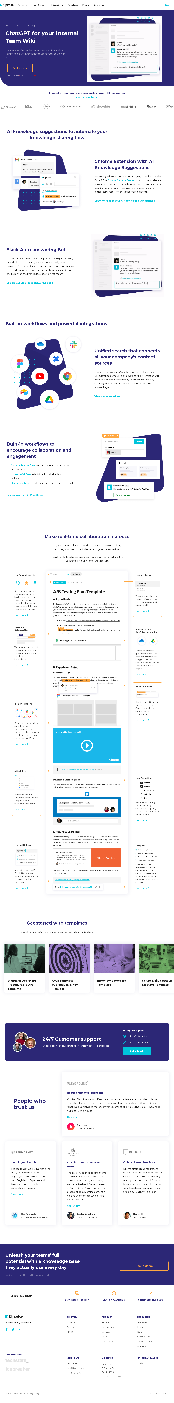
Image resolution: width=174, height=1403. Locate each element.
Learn (140, 1327)
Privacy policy (33, 1393)
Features (106, 1322)
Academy (141, 1346)
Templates (72, 5)
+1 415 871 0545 (74, 1373)
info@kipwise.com (75, 1368)
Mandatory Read (20, 483)
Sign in (168, 5)
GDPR (70, 1332)
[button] (23, 5)
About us (71, 1322)
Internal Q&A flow (21, 474)
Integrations (57, 5)
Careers (70, 1327)
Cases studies (143, 1337)
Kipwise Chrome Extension (122, 180)
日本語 (140, 1363)
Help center (72, 1363)
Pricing (85, 5)
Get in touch (137, 1051)
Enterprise (99, 5)
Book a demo (20, 68)
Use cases (106, 1332)
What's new (107, 1341)
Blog (139, 1332)
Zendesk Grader (144, 1341)
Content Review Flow (23, 465)
